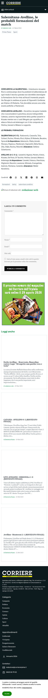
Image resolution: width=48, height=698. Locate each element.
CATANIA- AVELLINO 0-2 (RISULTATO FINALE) (20, 420)
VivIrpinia (6, 639)
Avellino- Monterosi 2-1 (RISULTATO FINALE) (24, 534)
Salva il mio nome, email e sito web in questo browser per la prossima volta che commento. (21, 260)
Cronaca (5, 611)
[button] (10, 177)
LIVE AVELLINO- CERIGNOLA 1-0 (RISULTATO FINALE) (18, 478)
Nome (7, 240)
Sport (15, 32)
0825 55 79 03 (11, 672)
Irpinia (4, 615)
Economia (6, 608)
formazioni (6, 184)
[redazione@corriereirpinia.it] (3, 667)
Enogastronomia (8, 643)
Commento (9, 211)
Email (6, 246)
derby (14, 184)
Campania (6, 601)
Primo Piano (6, 32)
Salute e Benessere (9, 646)
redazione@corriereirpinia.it (16, 667)
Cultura (5, 618)
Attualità (5, 625)
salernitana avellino (26, 184)
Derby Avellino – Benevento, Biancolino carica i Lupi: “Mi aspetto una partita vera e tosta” (23, 364)
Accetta (7, 694)
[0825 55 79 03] (3, 672)
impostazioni (27, 688)
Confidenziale (7, 650)
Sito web (7, 253)
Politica (5, 604)
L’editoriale (6, 636)
